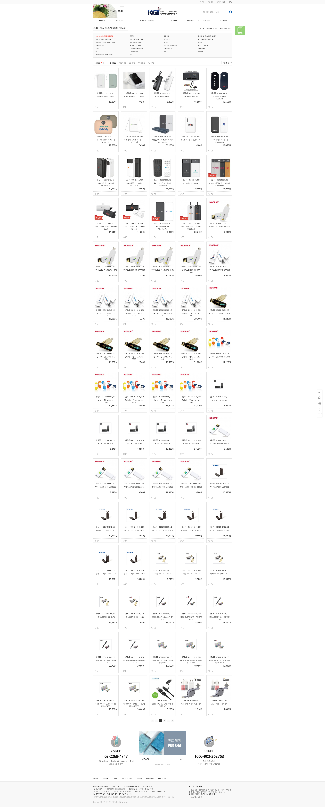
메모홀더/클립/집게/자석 (205, 39)
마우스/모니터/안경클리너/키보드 (105, 39)
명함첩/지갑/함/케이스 (136, 42)
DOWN (320, 414)
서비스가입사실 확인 (196, 797)
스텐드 (97, 48)
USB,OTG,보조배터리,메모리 (223, 28)
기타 (165, 54)
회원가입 (210, 2)
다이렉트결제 (162, 778)
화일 (131, 54)
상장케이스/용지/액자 (170, 45)
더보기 (180, 759)
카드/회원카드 (134, 51)
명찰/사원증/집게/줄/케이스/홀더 (105, 42)
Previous (121, 7)
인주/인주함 (201, 48)
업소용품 (206, 21)
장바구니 (220, 2)
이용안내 (105, 778)
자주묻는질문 (150, 778)
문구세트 (166, 42)
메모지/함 (167, 39)
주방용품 (190, 21)
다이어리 (166, 36)
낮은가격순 (122, 63)
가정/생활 (101, 21)
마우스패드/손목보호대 (136, 39)
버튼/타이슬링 (99, 45)
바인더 (200, 42)
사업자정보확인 (119, 789)
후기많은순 (141, 63)
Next (123, 7)
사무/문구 (119, 21)
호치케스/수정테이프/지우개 (103, 54)
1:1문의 (139, 778)
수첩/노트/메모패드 (204, 45)
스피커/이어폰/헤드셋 (136, 48)
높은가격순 (132, 63)
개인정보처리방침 (127, 778)
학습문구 (200, 51)
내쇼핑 (230, 2)
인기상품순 (113, 63)
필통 (165, 51)
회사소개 (95, 778)
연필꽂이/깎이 (168, 48)
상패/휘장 (223, 21)
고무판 (132, 36)
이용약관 (114, 778)
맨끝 (172, 720)
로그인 (202, 2)
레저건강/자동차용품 (147, 21)
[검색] (230, 12)
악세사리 (174, 21)
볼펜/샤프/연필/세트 (136, 45)
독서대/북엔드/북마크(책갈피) (207, 36)
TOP (320, 410)
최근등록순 (151, 63)
